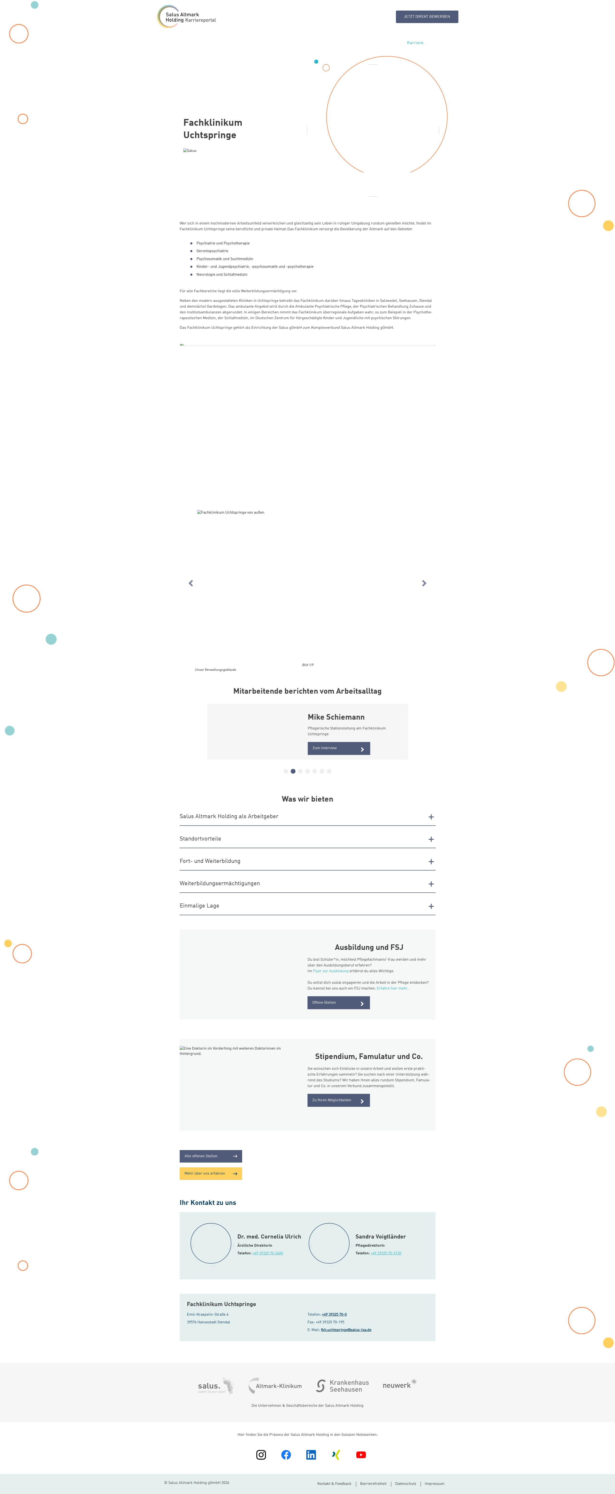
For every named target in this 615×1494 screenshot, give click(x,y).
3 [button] (300, 771)
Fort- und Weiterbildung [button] (210, 861)
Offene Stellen (324, 1003)
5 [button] (314, 771)
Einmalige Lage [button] (199, 906)
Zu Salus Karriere (186, 17)
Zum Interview (325, 748)
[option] (308, 586)
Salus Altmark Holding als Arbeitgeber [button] (229, 817)
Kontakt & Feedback (334, 1484)
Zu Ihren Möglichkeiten (331, 1100)
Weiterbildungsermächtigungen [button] (220, 884)
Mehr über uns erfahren (204, 1174)
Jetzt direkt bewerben (427, 17)
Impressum (434, 1484)
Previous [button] (190, 583)
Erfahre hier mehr (392, 988)
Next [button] (424, 583)
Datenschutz (405, 1484)
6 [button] (322, 771)
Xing (336, 1455)
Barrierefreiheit (373, 1484)
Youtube (361, 1455)
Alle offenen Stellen (200, 1156)
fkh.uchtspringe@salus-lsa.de (346, 1330)
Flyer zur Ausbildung (331, 971)
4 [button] (307, 771)
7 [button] (329, 771)
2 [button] (293, 771)
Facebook (286, 1455)
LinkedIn (311, 1455)
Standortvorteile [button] (200, 839)
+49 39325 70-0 (334, 1315)
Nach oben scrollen (608, 1486)
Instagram (261, 1455)
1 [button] (285, 771)
